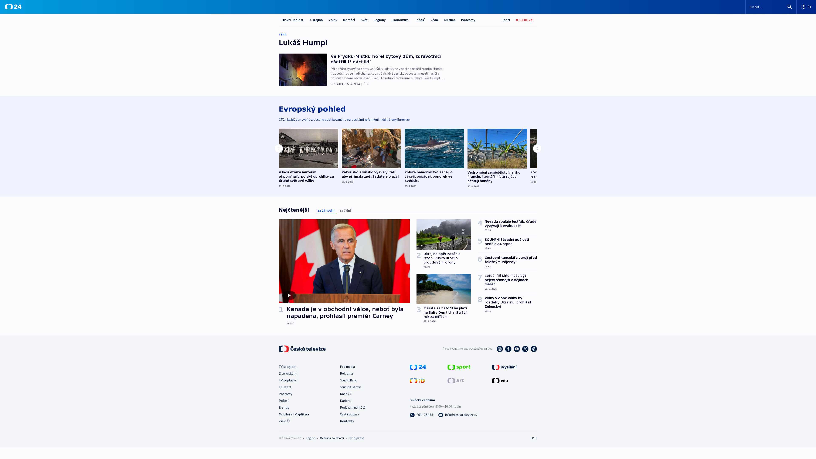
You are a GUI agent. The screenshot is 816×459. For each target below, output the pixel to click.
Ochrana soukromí (332, 438)
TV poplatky (287, 380)
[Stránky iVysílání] (504, 367)
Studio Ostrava (350, 387)
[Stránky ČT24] (418, 367)
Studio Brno (348, 380)
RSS (534, 438)
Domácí (349, 20)
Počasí (420, 20)
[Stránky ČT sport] (459, 367)
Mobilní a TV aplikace (294, 414)
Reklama (346, 373)
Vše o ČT (285, 421)
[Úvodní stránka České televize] (302, 349)
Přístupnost (356, 438)
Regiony (380, 20)
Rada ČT (346, 394)
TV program (287, 366)
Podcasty (468, 20)
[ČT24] (13, 6)
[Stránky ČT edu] (500, 380)
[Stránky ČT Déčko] (417, 380)
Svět (364, 20)
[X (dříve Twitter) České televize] (525, 349)
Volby (333, 20)
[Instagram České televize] (499, 349)
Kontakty (347, 421)
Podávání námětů (353, 407)
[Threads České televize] (533, 349)
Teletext (285, 387)
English (310, 438)
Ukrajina (316, 20)
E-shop (284, 407)
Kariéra (345, 400)
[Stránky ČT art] (456, 380)
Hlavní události (293, 20)
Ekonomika (400, 20)
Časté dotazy (349, 414)
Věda (434, 20)
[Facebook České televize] (508, 349)
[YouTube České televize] (516, 349)
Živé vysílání (287, 373)
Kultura (449, 20)
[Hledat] (789, 7)
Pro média (347, 366)
